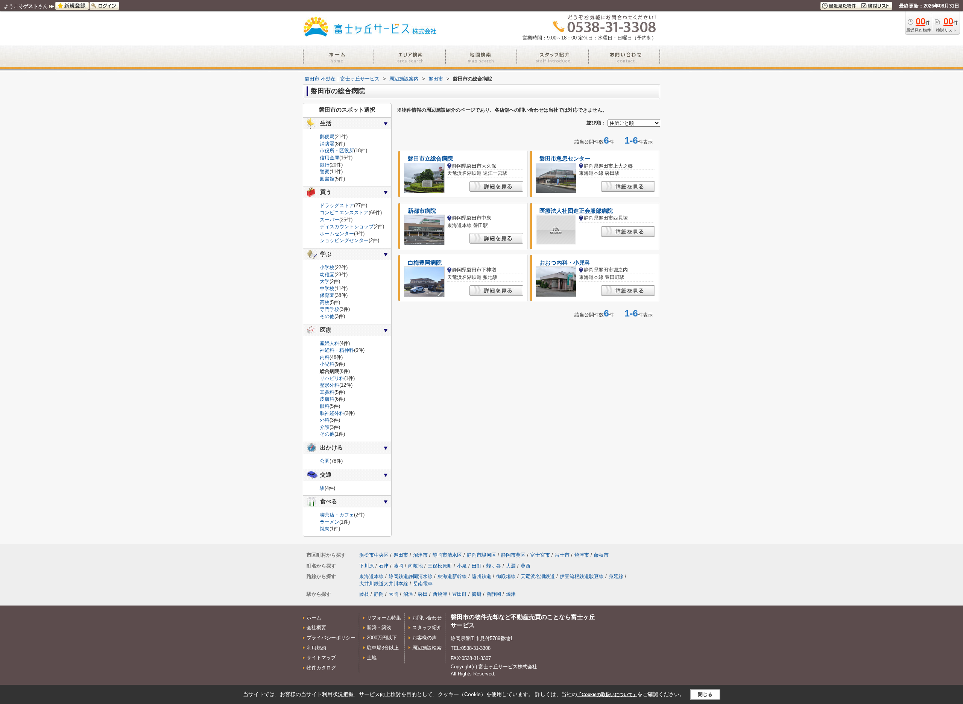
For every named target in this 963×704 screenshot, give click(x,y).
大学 (325, 281)
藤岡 (398, 566)
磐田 (423, 594)
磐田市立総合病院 (430, 159)
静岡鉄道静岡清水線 (411, 576)
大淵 (511, 566)
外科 (325, 420)
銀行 (325, 165)
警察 (325, 171)
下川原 (366, 566)
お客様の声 (424, 637)
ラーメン (329, 522)
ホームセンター (337, 233)
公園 (325, 461)
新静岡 (493, 594)
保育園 (327, 295)
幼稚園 (327, 274)
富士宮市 (540, 555)
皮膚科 (327, 399)
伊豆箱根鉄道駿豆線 (582, 576)
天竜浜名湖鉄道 (538, 576)
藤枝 (364, 594)
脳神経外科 (332, 413)
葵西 (525, 566)
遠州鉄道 (481, 576)
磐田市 (400, 555)
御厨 (477, 594)
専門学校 (329, 309)
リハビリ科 (332, 378)
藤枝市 (601, 555)
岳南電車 (423, 583)
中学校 (327, 288)
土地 (372, 657)
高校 (325, 302)
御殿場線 (506, 576)
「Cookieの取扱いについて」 (607, 694)
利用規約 (316, 648)
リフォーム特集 (384, 618)
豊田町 (459, 594)
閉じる (705, 694)
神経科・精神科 (337, 350)
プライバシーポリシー (331, 637)
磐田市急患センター (564, 159)
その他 (327, 316)
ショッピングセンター (344, 240)
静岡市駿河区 (481, 555)
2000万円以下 (382, 637)
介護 (325, 427)
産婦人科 (329, 343)
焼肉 (325, 528)
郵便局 (327, 136)
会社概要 (316, 627)
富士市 (562, 555)
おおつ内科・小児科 (564, 263)
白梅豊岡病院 (425, 263)
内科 (325, 357)
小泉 (462, 566)
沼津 (408, 594)
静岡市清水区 (447, 555)
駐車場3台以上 (383, 648)
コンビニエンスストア (344, 212)
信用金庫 (329, 157)
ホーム (314, 618)
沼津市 (420, 555)
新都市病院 (422, 211)
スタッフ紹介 (427, 627)
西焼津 (440, 594)
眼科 (325, 406)
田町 (477, 566)
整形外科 (329, 385)
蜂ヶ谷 (493, 566)
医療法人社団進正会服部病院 (576, 211)
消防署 (327, 144)
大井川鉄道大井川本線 (383, 583)
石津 (384, 566)
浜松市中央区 (374, 555)
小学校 (327, 267)
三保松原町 (440, 566)
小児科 (327, 364)
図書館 (327, 179)
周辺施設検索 (427, 648)
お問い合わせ (427, 618)
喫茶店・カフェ (337, 515)
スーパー (329, 220)
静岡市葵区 (513, 555)
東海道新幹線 (452, 576)
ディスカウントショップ (347, 226)
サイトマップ (321, 657)
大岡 (393, 594)
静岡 (379, 594)
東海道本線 (371, 576)
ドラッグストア (337, 205)
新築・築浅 (379, 627)
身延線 (616, 576)
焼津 (511, 594)
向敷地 (415, 566)
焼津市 (581, 555)
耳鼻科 (327, 392)
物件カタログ (321, 668)
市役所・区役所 (337, 150)
